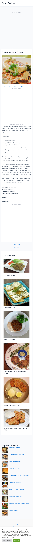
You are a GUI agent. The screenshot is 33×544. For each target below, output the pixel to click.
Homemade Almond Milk (15, 496)
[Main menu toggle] (29, 3)
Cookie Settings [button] (7, 540)
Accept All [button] (16, 540)
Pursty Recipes (8, 3)
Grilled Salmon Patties (11, 405)
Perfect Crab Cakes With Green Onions (15, 372)
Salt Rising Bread (13, 510)
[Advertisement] (16, 30)
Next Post (16, 247)
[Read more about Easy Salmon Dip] (16, 292)
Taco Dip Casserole (14, 468)
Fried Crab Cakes (10, 339)
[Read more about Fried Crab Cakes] (16, 324)
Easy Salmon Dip (9, 307)
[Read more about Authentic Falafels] (16, 266)
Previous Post (16, 244)
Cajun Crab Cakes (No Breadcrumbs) (19, 475)
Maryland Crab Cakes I (15, 482)
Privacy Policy (16, 525)
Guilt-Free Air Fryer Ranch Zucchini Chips (16, 429)
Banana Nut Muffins (14, 447)
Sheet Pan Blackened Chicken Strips (19, 503)
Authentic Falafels (10, 275)
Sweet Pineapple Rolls (15, 461)
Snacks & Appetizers (20, 86)
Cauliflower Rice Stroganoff (16, 454)
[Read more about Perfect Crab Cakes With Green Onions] (16, 356)
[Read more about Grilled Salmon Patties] (16, 390)
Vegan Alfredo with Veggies (16, 489)
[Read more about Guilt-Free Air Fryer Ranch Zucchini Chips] (16, 417)
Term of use (16, 527)
